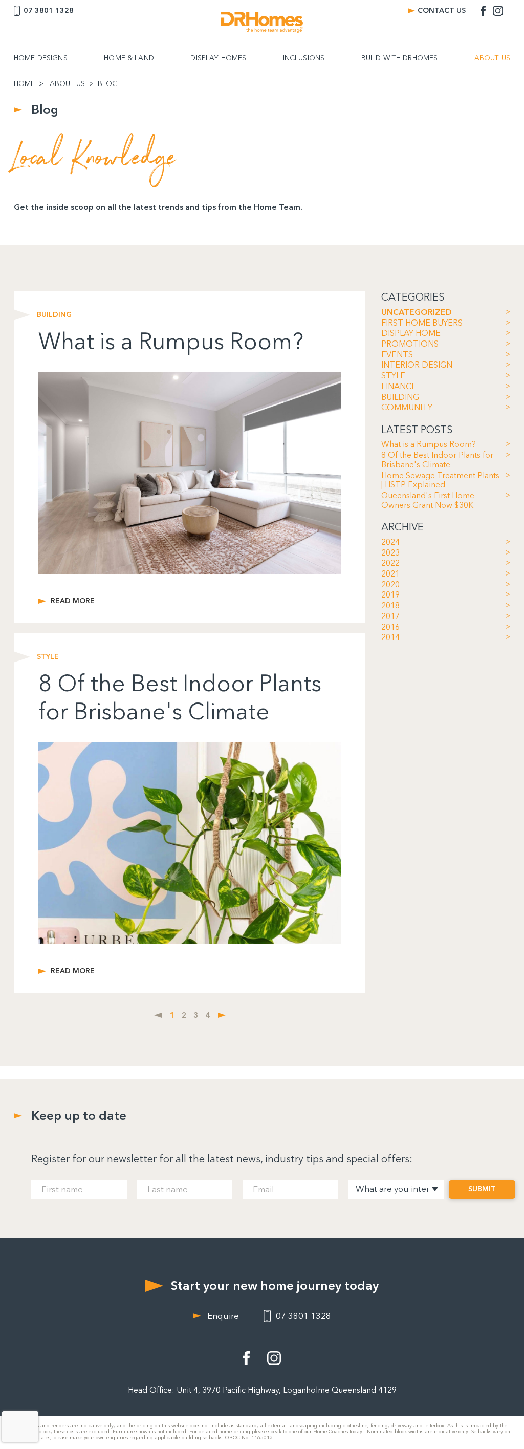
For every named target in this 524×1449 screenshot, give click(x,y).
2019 (390, 595)
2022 (390, 563)
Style (48, 657)
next (222, 1015)
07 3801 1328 (49, 10)
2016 (390, 627)
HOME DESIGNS (41, 58)
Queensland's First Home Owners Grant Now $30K (427, 500)
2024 (390, 542)
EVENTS (397, 354)
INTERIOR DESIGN (416, 365)
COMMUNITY (406, 407)
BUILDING (400, 397)
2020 (390, 584)
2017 (390, 616)
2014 (390, 637)
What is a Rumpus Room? (428, 444)
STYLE (393, 375)
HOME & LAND (129, 58)
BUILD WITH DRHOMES (399, 58)
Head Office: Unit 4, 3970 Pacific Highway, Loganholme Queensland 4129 (262, 1390)
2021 (390, 574)
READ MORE (73, 601)
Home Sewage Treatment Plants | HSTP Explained (440, 480)
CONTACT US (442, 10)
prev (158, 1015)
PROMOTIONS (410, 344)
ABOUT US (492, 58)
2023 (390, 553)
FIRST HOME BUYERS (422, 323)
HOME (24, 84)
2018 (390, 605)
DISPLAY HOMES (218, 58)
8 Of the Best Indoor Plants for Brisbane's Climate (437, 460)
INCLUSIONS (303, 58)
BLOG (108, 84)
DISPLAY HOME (411, 333)
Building (54, 315)
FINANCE (399, 386)
